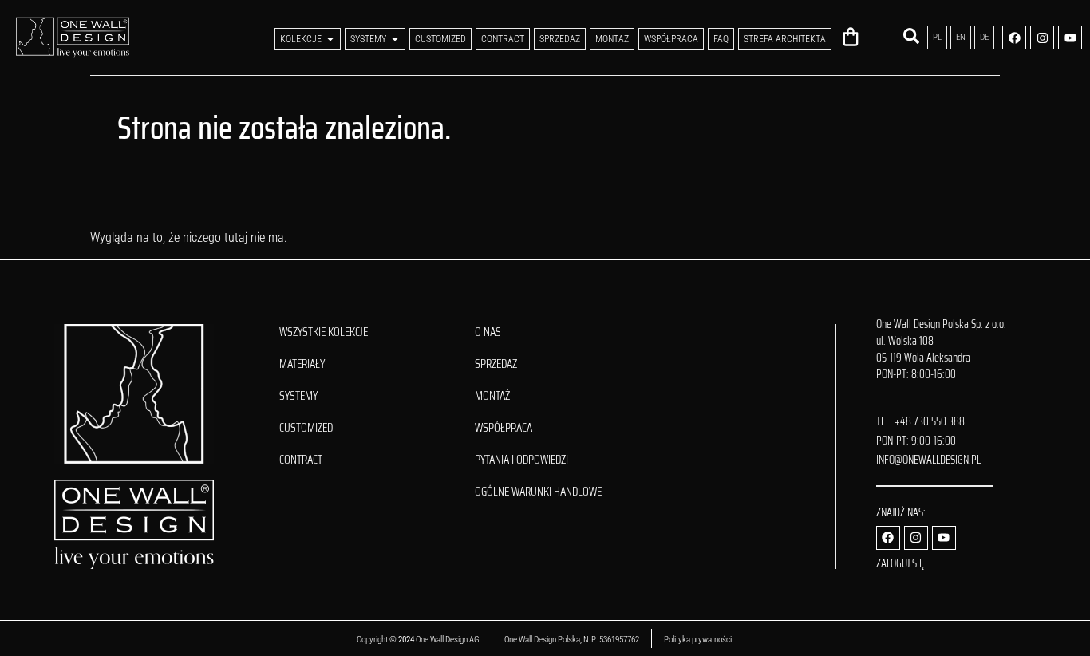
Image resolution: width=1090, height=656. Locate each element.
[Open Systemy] (395, 39)
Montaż (492, 395)
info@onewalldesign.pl (928, 459)
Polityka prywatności (698, 639)
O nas (488, 332)
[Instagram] (1042, 37)
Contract (300, 459)
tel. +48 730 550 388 (920, 421)
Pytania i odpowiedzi (521, 459)
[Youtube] (1070, 37)
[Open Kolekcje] (330, 39)
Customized (306, 427)
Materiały (302, 363)
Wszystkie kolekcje (323, 332)
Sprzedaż (496, 363)
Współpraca (503, 427)
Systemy (298, 395)
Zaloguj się (900, 563)
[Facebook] (1014, 37)
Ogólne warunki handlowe (538, 491)
